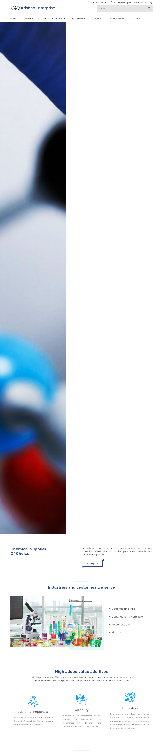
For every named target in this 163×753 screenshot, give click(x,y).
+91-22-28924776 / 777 (104, 2)
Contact (137, 18)
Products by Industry (53, 18)
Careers (97, 18)
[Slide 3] (84, 530)
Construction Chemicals (127, 616)
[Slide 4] (88, 530)
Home (13, 18)
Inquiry (91, 563)
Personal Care (121, 624)
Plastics (116, 632)
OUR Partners (78, 18)
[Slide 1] (75, 530)
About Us (29, 18)
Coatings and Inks (123, 609)
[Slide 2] (79, 530)
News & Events (117, 18)
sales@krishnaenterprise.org (137, 2)
